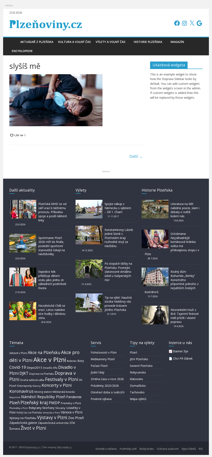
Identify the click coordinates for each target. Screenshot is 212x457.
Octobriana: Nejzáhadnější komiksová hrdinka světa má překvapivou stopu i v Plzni (172, 244)
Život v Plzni (33, 428)
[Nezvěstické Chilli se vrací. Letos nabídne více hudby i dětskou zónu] (22, 303)
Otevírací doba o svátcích (107, 392)
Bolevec (72, 361)
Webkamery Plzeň (103, 359)
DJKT (23, 373)
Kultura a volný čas (74, 42)
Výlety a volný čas (110, 42)
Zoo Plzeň (76, 417)
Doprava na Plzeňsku (41, 374)
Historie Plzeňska (148, 42)
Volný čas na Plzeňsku (29, 412)
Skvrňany (48, 408)
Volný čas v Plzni (51, 412)
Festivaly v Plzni (61, 379)
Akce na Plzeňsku (44, 352)
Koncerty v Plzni (57, 385)
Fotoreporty (24, 386)
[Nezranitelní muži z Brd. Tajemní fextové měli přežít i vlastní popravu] (155, 308)
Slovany (60, 408)
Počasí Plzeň (99, 366)
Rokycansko (138, 372)
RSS (201, 449)
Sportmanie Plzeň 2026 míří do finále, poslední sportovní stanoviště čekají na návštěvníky (51, 246)
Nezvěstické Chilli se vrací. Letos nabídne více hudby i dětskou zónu (51, 312)
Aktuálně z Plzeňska (36, 42)
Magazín (177, 42)
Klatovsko (136, 379)
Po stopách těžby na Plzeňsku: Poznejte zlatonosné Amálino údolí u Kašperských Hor (118, 272)
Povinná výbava (101, 399)
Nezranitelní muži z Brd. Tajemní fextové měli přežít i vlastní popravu (185, 316)
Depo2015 (34, 367)
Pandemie (73, 397)
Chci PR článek (183, 358)
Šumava (14, 428)
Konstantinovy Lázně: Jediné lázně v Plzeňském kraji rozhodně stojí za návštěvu (119, 238)
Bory (80, 361)
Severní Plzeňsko (141, 366)
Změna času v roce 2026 (107, 379)
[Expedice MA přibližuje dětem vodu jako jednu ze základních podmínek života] (22, 270)
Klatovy (37, 385)
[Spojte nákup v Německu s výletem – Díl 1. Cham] (89, 202)
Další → (136, 156)
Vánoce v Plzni (71, 412)
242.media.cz (64, 447)
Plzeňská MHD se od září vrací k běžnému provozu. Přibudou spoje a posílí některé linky (52, 212)
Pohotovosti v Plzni (104, 352)
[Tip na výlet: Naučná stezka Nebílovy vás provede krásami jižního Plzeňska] (89, 295)
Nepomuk (14, 397)
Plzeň (14, 402)
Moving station (43, 392)
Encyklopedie (22, 51)
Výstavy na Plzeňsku (22, 418)
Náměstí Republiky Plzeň (43, 396)
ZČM (72, 423)
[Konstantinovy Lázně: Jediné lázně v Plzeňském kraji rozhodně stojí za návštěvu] (89, 228)
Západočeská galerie (23, 423)
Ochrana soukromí (168, 449)
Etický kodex (147, 449)
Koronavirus (21, 391)
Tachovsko (137, 392)
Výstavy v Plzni (52, 417)
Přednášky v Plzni (18, 408)
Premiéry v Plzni (71, 403)
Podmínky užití (128, 449)
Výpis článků (189, 449)
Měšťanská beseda (64, 392)
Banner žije (180, 351)
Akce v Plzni (49, 359)
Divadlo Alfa (50, 368)
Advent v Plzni (18, 353)
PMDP (54, 402)
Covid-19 (17, 367)
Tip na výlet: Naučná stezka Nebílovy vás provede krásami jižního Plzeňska (118, 304)
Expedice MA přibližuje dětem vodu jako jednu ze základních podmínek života (52, 280)
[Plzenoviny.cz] (13, 42)
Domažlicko (138, 386)
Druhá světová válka (32, 380)
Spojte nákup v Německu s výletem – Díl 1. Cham (118, 208)
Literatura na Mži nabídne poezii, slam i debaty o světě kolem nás (185, 210)
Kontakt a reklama (106, 449)
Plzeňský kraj (34, 402)
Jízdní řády (97, 372)
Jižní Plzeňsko (139, 359)
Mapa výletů (138, 399)
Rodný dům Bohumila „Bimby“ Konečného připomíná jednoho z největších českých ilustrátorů (172, 282)
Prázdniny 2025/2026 (105, 386)
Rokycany (35, 408)
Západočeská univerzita (53, 423)
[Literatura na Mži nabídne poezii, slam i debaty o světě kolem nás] (155, 202)
